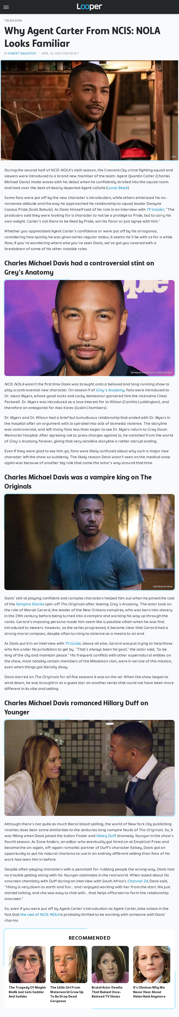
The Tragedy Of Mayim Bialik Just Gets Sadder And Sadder (27, 992)
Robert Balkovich (22, 53)
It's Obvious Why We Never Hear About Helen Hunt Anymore (149, 992)
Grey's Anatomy (110, 390)
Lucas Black (117, 187)
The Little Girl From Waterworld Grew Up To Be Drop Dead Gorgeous (67, 994)
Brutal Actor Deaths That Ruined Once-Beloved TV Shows (107, 992)
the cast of (39, 914)
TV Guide (73, 643)
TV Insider (155, 209)
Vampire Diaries (30, 604)
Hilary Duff (106, 835)
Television (13, 20)
